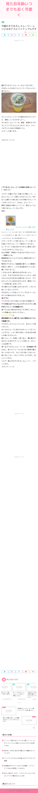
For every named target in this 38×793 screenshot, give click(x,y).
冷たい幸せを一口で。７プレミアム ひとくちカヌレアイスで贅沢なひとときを (19, 774)
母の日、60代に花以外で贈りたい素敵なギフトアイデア (19, 752)
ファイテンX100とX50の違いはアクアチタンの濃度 (19, 759)
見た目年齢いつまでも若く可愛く (19, 9)
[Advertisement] (19, 61)
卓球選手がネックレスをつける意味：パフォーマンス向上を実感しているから (19, 767)
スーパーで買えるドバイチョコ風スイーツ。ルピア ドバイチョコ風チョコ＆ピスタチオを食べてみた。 (19, 743)
